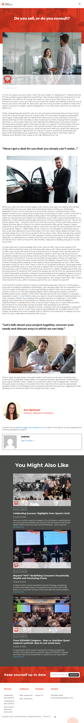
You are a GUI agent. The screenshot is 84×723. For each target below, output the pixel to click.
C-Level (21, 296)
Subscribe (74, 675)
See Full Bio (27, 440)
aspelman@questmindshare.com (30, 427)
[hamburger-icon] (79, 4)
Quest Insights (20, 509)
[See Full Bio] (34, 440)
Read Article (18, 527)
